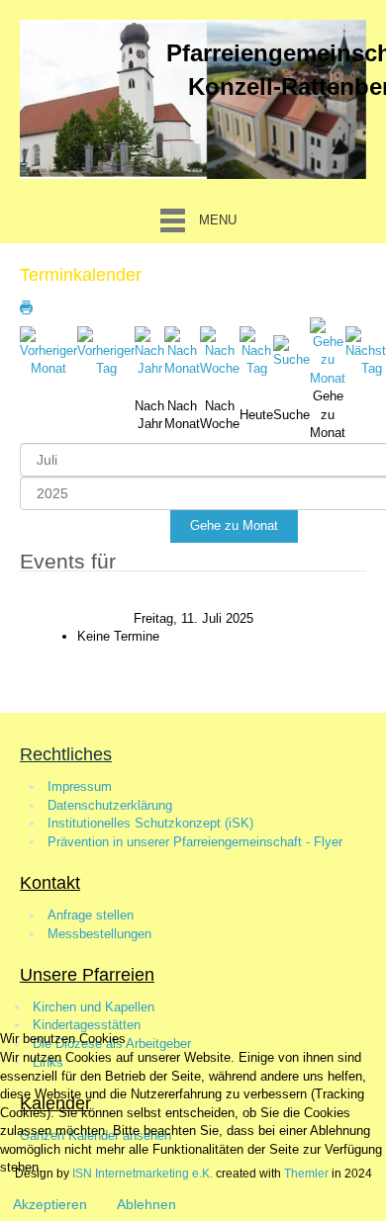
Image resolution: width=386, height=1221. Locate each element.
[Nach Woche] (220, 351)
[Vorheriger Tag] (106, 351)
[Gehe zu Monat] (327, 351)
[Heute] (256, 351)
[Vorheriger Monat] (48, 351)
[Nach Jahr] (149, 351)
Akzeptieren (50, 1204)
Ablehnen (146, 1204)
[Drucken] (26, 307)
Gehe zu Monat (234, 525)
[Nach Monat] (182, 351)
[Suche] (291, 351)
